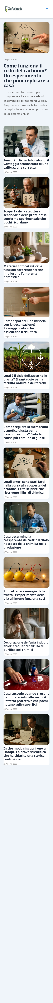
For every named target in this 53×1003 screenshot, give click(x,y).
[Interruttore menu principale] (47, 9)
